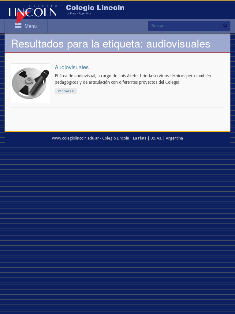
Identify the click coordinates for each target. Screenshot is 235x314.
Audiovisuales (72, 67)
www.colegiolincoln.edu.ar (75, 138)
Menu (30, 26)
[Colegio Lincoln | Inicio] (33, 14)
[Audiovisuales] (30, 82)
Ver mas (65, 91)
